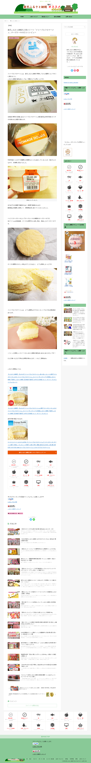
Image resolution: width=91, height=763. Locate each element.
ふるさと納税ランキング (14, 509)
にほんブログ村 (12, 502)
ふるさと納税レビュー (13, 513)
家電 (76, 758)
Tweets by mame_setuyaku (71, 82)
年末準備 (72, 758)
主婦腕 (65, 358)
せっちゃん (74, 46)
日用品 (66, 758)
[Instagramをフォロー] (75, 70)
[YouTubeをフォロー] (78, 70)
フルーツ (35, 758)
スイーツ (21, 513)
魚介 (30, 758)
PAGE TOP (46, 736)
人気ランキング (82, 758)
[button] (84, 27)
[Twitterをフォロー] (72, 70)
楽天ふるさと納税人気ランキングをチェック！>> (32, 452)
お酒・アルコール (59, 758)
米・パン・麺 (41, 758)
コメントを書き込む (32, 705)
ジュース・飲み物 (50, 758)
